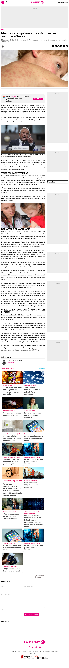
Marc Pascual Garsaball (11, 46)
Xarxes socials (54, 651)
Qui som (42, 651)
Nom (2, 586)
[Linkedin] (58, 46)
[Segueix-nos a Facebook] (29, 647)
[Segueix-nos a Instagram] (36, 647)
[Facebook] (53, 46)
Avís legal (13, 651)
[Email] (67, 46)
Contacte (47, 651)
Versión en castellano (62, 2)
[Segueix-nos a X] (32, 647)
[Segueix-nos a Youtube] (40, 647)
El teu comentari (5, 594)
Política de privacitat (22, 651)
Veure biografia (11, 362)
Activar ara (37, 98)
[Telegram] (64, 46)
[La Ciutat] (37, 2)
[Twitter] (56, 46)
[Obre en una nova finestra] (27, 657)
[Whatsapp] (61, 46)
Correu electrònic (28, 586)
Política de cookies (33, 651)
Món (3, 30)
